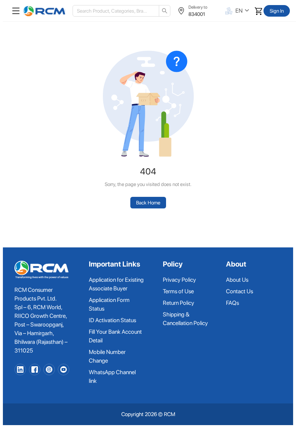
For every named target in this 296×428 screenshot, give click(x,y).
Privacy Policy (179, 279)
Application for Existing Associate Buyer (116, 284)
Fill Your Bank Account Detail (115, 336)
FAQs (232, 302)
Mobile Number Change (107, 356)
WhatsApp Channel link (112, 376)
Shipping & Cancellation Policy (185, 319)
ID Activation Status (112, 320)
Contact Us (239, 291)
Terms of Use (178, 291)
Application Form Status (109, 304)
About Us (237, 279)
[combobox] (113, 11)
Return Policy (178, 302)
